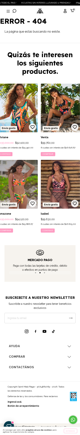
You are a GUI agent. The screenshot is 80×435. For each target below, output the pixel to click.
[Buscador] (14, 11)
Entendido (70, 431)
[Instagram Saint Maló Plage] (26, 331)
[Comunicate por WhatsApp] (73, 420)
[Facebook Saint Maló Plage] (35, 331)
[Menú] (8, 11)
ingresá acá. (15, 402)
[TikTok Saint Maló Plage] (53, 331)
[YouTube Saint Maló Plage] (44, 331)
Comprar (48, 154)
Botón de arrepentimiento (23, 406)
